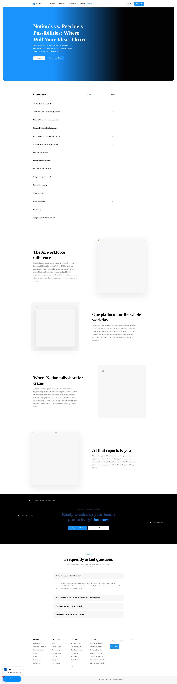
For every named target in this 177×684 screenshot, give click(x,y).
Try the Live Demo (55, 58)
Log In (129, 4)
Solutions (62, 4)
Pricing (82, 4)
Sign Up (139, 4)
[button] (88, 576)
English (89, 4)
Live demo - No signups (98, 528)
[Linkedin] (162, 680)
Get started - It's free (77, 528)
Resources (72, 4)
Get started (39, 58)
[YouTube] (154, 680)
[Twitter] (158, 680)
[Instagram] (166, 680)
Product (52, 4)
